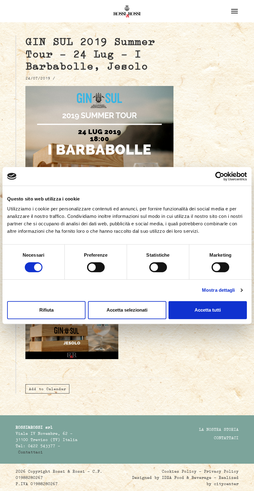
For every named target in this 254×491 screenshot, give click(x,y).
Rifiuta (46, 310)
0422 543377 (41, 445)
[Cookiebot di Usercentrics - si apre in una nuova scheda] (220, 176)
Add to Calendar (47, 388)
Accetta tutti (208, 310)
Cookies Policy (179, 471)
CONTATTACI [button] (226, 437)
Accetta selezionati (127, 310)
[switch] (96, 267)
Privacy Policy (221, 471)
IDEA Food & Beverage (186, 477)
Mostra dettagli (218, 290)
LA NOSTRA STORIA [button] (219, 429)
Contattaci (30, 451)
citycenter (226, 483)
